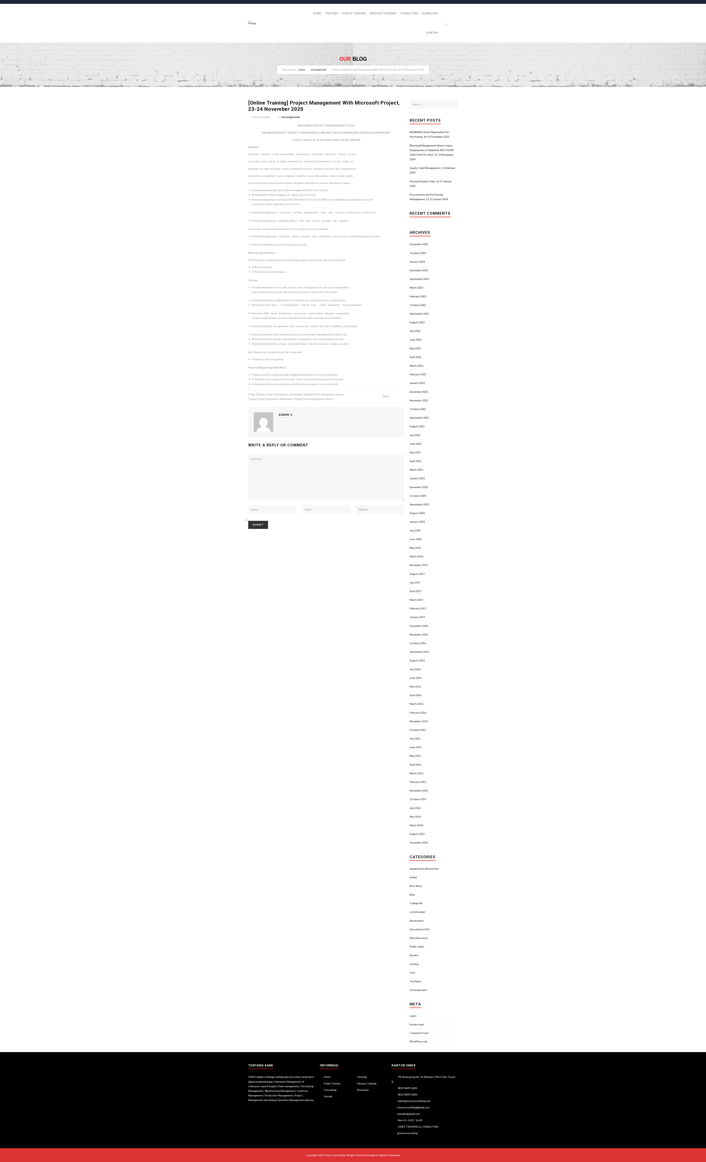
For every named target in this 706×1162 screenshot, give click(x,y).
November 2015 (419, 721)
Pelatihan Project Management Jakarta (323, 394)
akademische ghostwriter (424, 868)
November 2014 (419, 790)
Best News (416, 885)
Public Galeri (417, 946)
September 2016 (419, 651)
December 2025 (419, 244)
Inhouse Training (383, 13)
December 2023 (419, 270)
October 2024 (418, 253)
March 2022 (416, 365)
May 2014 (415, 816)
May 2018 (415, 547)
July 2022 (415, 330)
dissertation (417, 920)
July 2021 (415, 435)
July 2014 (415, 808)
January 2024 (417, 261)
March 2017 (416, 599)
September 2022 (419, 313)
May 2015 (415, 755)
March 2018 (416, 556)
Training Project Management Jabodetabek (270, 398)
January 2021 (417, 478)
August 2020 (417, 513)
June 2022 (416, 339)
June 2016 (416, 677)
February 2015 (418, 781)
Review (414, 955)
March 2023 (416, 287)
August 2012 (417, 833)
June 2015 (416, 747)
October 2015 (418, 729)
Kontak (432, 32)
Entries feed (417, 1024)
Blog (412, 894)
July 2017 (415, 582)
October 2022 (418, 305)
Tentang (331, 13)
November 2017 (419, 565)
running (414, 964)
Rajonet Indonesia (389, 1155)
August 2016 (417, 660)
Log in (413, 1015)
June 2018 (416, 539)
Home (317, 13)
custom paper (417, 911)
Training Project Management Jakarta (313, 398)
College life (416, 903)
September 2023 (419, 278)
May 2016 (415, 686)
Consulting (409, 13)
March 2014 (416, 825)
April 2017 (415, 591)
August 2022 (417, 322)
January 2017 (417, 617)
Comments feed (419, 1032)
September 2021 (419, 417)
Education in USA (419, 929)
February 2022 (418, 374)
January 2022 (417, 382)
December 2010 (419, 842)
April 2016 (415, 695)
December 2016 (419, 625)
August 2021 (417, 426)
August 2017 (417, 573)
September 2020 (419, 504)
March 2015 (416, 773)
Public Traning (354, 13)
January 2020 (417, 521)
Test (412, 972)
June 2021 (416, 443)
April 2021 (415, 461)
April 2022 (415, 357)
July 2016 (415, 669)
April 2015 (415, 764)
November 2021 (419, 400)
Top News (415, 981)
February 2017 (418, 608)
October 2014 (418, 799)
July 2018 (415, 530)
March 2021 (416, 469)
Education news (419, 937)
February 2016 (418, 712)
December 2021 (419, 391)
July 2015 (415, 738)
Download (430, 13)
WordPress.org (418, 1041)
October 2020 (418, 495)
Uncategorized (318, 69)
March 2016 (416, 703)
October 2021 (418, 409)
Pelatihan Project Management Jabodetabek (279, 394)
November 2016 (419, 634)
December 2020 (419, 487)
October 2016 (418, 643)
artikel (413, 877)
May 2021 (415, 452)
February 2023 (418, 296)
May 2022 (415, 348)
